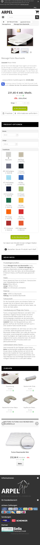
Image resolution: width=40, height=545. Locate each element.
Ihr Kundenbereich (9, 500)
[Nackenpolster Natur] (10, 399)
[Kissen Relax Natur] (30, 399)
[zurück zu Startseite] (3, 22)
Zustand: (4, 62)
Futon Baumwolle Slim (20, 452)
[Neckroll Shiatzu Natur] (30, 378)
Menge (13, 103)
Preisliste (8, 113)
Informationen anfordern (27, 113)
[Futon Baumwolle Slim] (20, 439)
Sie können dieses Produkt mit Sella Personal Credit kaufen (21, 84)
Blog (35, 7)
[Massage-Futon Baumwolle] (15, 51)
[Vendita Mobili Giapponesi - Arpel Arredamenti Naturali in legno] (6, 12)
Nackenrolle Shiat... (30, 386)
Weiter (31, 52)
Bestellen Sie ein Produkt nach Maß (22, 249)
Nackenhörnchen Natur (10, 407)
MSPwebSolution (24, 534)
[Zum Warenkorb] (37, 12)
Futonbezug (10, 386)
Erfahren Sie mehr (24, 4)
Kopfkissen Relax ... (30, 407)
